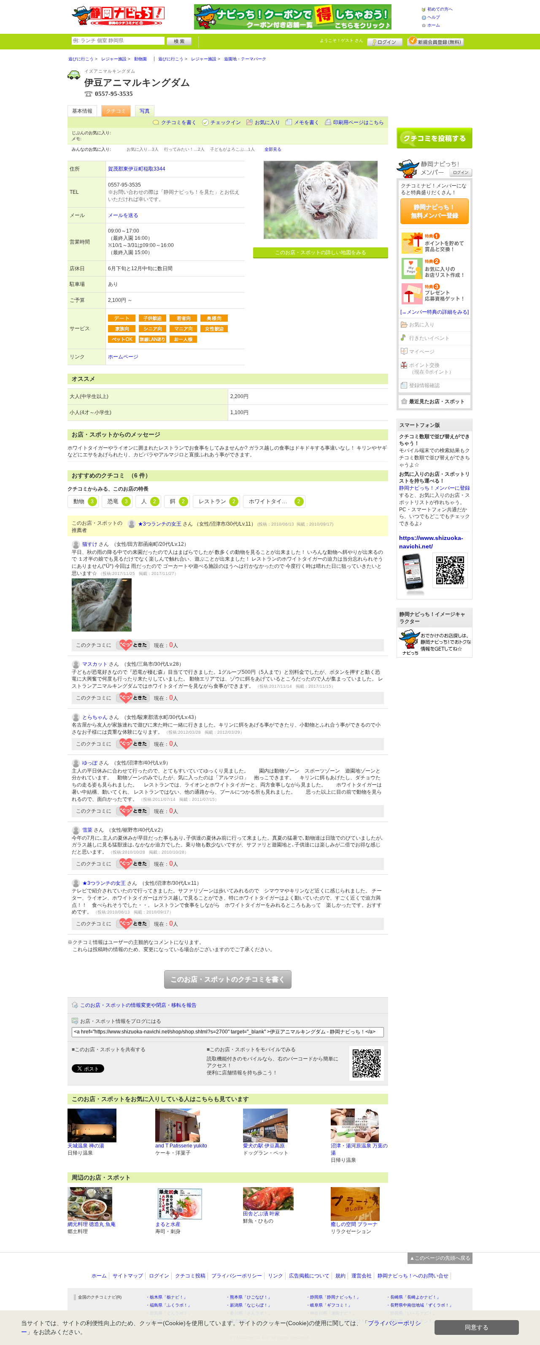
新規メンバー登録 (435, 40)
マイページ (422, 352)
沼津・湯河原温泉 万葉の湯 (359, 1149)
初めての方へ (440, 9)
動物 (83, 501)
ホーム (433, 25)
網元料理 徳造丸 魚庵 (92, 1224)
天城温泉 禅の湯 (86, 1146)
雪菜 (87, 830)
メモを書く (306, 122)
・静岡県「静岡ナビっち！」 (333, 1297)
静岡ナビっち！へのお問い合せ (413, 1276)
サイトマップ (128, 1276)
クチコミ (116, 111)
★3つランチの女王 (159, 524)
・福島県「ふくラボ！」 (169, 1305)
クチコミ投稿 (190, 1276)
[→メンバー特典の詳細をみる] (434, 312)
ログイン (385, 40)
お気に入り (267, 122)
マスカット (95, 664)
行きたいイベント (429, 338)
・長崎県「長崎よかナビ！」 (413, 1297)
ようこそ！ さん (341, 40)
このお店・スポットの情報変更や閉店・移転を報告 (138, 1005)
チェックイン (226, 122)
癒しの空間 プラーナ (354, 1224)
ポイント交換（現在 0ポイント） (431, 368)
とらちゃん (95, 717)
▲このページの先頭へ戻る (440, 1258)
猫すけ (89, 544)
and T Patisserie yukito (181, 1146)
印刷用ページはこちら (358, 122)
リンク (275, 1276)
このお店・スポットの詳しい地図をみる (320, 252)
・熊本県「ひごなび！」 (249, 1297)
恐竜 (118, 501)
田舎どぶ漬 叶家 (261, 1214)
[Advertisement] (434, 85)
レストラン (217, 501)
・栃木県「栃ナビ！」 (167, 1297)
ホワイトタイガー (274, 501)
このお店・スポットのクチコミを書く (227, 979)
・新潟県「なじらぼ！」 (249, 1305)
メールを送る (123, 215)
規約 (340, 1276)
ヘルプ (433, 17)
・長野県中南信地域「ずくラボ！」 (420, 1305)
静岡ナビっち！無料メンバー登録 (434, 211)
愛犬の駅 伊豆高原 (264, 1146)
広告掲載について (309, 1276)
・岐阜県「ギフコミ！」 (329, 1305)
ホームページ (123, 357)
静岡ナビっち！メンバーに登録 (434, 488)
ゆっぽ (89, 763)
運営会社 (361, 1276)
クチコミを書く (179, 122)
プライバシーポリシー (236, 1276)
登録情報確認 (424, 385)
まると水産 (168, 1224)
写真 (145, 111)
